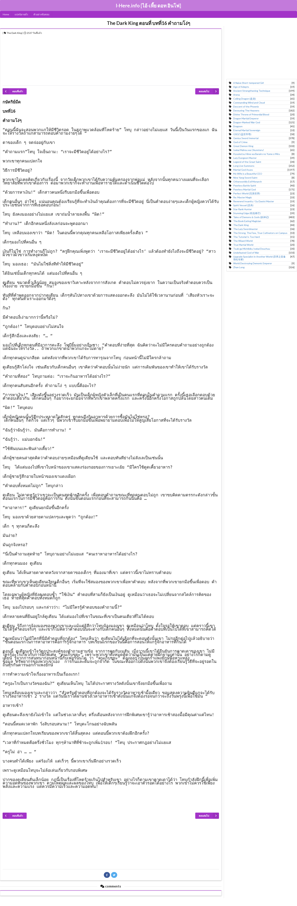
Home (6, 14)
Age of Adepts (241, 86)
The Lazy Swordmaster (245, 228)
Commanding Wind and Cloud (249, 102)
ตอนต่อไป (204, 91)
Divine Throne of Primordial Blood (251, 114)
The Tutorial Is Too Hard (246, 236)
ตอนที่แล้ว (17, 91)
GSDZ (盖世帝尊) (242, 134)
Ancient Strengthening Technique (251, 90)
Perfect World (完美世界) (246, 193)
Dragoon (238, 126)
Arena (236, 94)
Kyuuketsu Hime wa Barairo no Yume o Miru (256, 153)
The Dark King (241, 225)
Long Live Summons (243, 165)
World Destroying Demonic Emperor (252, 263)
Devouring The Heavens (246, 110)
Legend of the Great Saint (247, 161)
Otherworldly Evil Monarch (247, 181)
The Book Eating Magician (247, 221)
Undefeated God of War (246, 252)
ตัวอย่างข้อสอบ (41, 14)
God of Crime (240, 142)
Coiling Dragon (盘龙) (244, 98)
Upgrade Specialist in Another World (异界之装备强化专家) (259, 258)
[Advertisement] (106, 59)
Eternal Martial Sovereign (246, 130)
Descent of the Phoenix (246, 106)
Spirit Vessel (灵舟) (243, 205)
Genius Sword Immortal (245, 138)
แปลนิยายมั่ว (21, 14)
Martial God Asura (243, 169)
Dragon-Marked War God (246, 122)
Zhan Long (239, 267)
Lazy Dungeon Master (245, 157)
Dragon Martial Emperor (246, 118)
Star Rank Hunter (242, 209)
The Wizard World (243, 240)
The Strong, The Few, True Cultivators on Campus (260, 232)
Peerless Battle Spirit (244, 185)
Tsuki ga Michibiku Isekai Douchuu (251, 248)
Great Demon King (243, 146)
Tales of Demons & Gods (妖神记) (251, 217)
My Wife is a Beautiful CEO (247, 173)
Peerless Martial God (244, 189)
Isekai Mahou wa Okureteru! (248, 150)
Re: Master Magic (242, 197)
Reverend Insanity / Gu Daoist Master (253, 201)
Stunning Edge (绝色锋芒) (247, 213)
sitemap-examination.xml (148, 902)
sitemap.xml (148, 899)
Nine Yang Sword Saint (245, 177)
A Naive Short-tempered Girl (248, 82)
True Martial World (243, 244)
